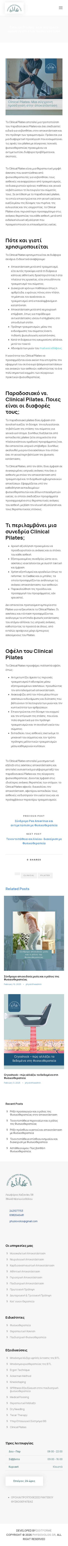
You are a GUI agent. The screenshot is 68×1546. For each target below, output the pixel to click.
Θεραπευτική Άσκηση (22, 1331)
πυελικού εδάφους (51, 348)
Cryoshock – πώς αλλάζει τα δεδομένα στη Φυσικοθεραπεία (31, 1076)
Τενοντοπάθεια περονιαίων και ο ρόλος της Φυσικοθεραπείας (34, 1122)
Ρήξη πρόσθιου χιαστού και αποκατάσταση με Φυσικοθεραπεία (36, 1131)
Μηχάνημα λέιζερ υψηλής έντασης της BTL (35, 1358)
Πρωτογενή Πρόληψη (22, 1289)
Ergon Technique (20, 1370)
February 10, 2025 (12, 984)
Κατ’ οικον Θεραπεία (22, 1301)
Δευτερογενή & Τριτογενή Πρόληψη (30, 1295)
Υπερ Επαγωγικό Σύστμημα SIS (28, 1421)
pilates (45, 875)
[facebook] (9, 1229)
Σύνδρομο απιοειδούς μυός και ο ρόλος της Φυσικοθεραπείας (31, 978)
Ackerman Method (20, 1376)
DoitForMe (44, 1530)
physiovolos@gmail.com (23, 1221)
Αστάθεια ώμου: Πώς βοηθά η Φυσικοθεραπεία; (27, 1149)
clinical (29, 875)
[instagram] (17, 1229)
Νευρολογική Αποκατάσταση (27, 1259)
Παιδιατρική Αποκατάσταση (27, 1283)
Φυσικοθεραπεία (20, 1325)
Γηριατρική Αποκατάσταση (26, 1277)
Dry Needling (17, 1409)
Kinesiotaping (18, 1382)
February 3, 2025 (12, 1082)
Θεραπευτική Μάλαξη (23, 1403)
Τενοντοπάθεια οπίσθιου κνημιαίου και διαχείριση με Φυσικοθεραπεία (34, 1140)
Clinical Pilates (18, 1427)
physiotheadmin (34, 984)
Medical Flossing (19, 1397)
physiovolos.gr (44, 1535)
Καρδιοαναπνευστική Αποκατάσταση (32, 1265)
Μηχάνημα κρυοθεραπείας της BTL (30, 1364)
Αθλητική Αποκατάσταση (25, 1271)
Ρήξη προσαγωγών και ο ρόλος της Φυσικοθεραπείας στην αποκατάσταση (33, 1113)
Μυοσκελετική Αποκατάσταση (28, 1253)
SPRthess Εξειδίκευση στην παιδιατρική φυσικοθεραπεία (34, 1389)
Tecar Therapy (18, 1415)
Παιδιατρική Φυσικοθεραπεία (28, 1337)
